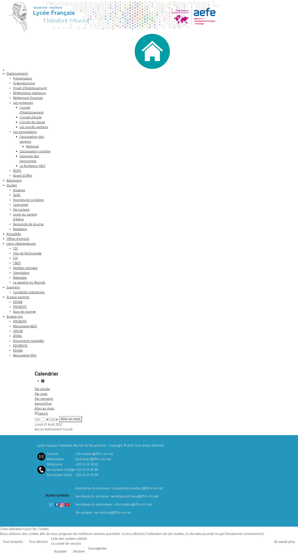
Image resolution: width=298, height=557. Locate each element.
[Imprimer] (42, 381)
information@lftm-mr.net (94, 454)
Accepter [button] (60, 551)
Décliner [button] (79, 551)
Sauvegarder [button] (97, 548)
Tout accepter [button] (13, 542)
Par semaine (44, 399)
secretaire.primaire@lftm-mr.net (134, 496)
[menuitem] (17, 74)
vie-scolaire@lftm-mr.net (112, 512)
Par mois (41, 394)
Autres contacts (57, 495)
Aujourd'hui (43, 404)
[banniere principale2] (149, 15)
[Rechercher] (41, 413)
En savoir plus (284, 542)
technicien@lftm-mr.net (93, 459)
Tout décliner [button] (38, 542)
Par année (42, 389)
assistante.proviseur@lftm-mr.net (138, 488)
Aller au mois (44, 408)
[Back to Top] (291, 549)
